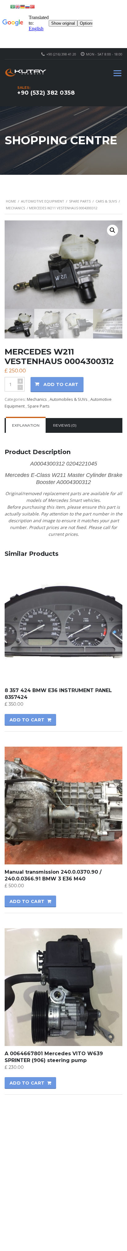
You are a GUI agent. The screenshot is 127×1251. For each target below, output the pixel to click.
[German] (22, 6)
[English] (17, 6)
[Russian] (27, 6)
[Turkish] (32, 6)
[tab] (26, 425)
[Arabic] (12, 6)
